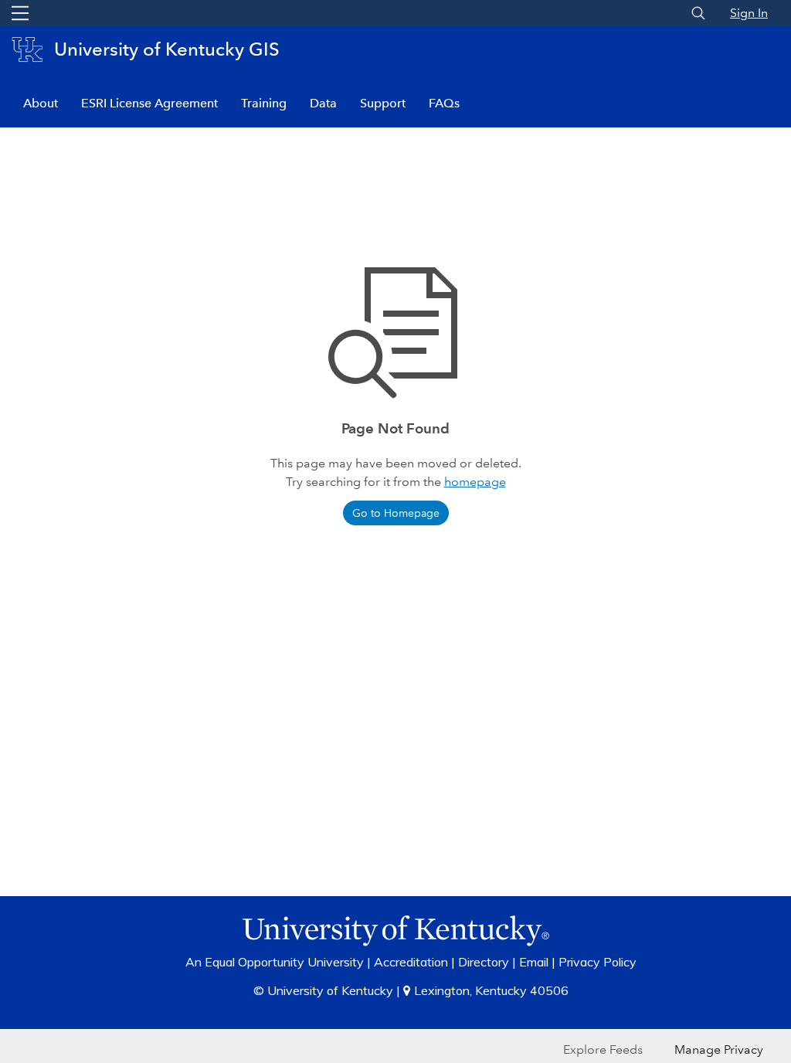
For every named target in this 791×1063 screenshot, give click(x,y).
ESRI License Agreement (149, 103)
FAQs (444, 103)
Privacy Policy (597, 962)
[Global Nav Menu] (20, 13)
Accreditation (411, 962)
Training (264, 103)
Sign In (749, 12)
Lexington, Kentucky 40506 (491, 990)
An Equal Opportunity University (274, 962)
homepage (475, 481)
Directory (483, 962)
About (40, 103)
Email (533, 962)
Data (323, 103)
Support (383, 103)
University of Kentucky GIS (167, 49)
